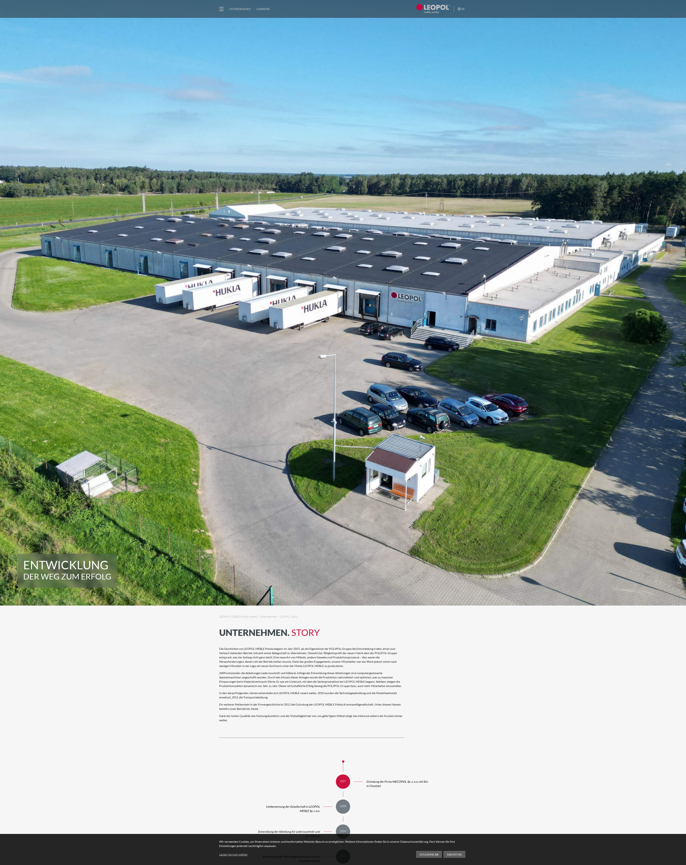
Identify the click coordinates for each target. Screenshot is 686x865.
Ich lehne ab (429, 854)
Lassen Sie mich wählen (233, 854)
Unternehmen (240, 9)
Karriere (263, 9)
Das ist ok (454, 854)
